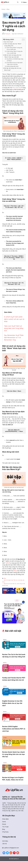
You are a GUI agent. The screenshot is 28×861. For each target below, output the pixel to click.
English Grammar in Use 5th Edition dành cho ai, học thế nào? (12, 703)
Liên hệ (4, 843)
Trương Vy (7, 33)
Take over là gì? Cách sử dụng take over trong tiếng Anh (13, 328)
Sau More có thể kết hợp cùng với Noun (15, 60)
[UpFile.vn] (5, 2)
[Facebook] (4, 852)
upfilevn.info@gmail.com (11, 848)
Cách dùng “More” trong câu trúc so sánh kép (14, 52)
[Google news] (17, 852)
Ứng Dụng (5, 832)
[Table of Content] (23, 39)
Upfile (7, 563)
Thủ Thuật (5, 826)
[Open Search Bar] (18, 2)
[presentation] (14, 645)
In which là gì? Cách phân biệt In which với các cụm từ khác (14, 319)
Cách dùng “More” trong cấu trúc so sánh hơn (14, 48)
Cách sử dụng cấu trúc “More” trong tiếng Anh (12, 44)
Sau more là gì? (8, 42)
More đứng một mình (12, 66)
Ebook (4, 824)
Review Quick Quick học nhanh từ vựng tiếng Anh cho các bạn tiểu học (13, 754)
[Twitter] (7, 852)
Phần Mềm (5, 819)
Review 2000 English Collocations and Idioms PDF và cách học (13, 729)
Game (4, 821)
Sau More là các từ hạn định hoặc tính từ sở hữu (14, 63)
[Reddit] (11, 852)
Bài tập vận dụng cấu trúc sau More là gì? (12, 69)
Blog (8, 9)
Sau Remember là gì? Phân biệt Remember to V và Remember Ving (14, 337)
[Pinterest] (14, 852)
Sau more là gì (17, 87)
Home (3, 9)
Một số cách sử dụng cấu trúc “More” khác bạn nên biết (12, 56)
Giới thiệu (5, 841)
